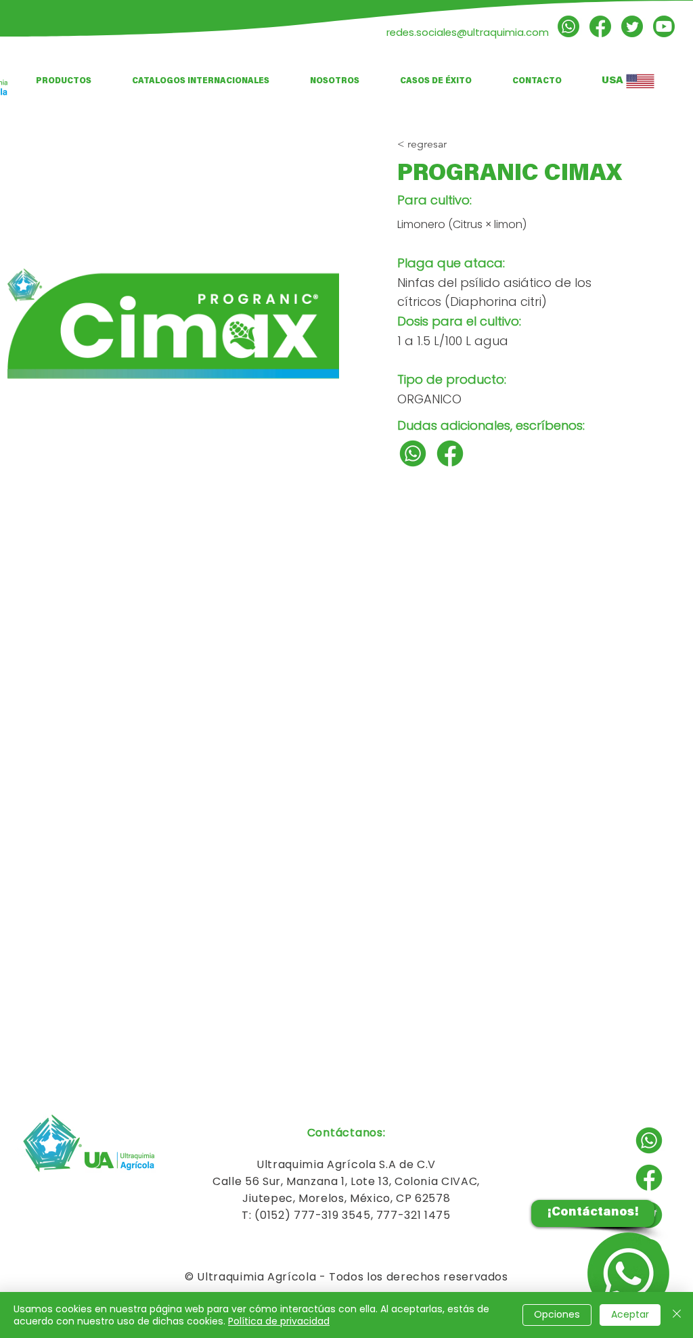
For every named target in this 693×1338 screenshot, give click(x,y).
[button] (201, 81)
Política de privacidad (279, 1321)
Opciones (557, 1314)
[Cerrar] (677, 1315)
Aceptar (630, 1314)
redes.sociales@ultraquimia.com (467, 32)
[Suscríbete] (663, 26)
